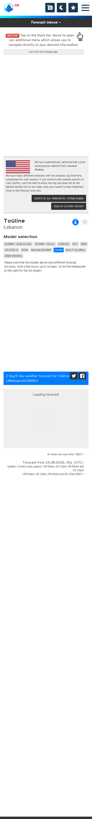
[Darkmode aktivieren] (61, 7)
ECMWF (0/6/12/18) (18, 244)
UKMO (59, 250)
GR (16, 5)
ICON (24, 250)
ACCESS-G (11, 250)
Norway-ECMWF (41, 250)
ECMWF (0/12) (45, 244)
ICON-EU (63, 244)
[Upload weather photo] (50, 7)
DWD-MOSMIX (13, 256)
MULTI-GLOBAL (75, 250)
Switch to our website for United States (59, 198)
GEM (84, 244)
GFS (75, 244)
